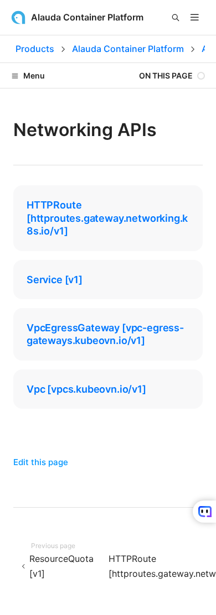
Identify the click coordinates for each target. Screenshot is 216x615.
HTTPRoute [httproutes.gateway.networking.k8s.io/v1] (107, 218)
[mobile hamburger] (194, 17)
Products (35, 48)
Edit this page (40, 462)
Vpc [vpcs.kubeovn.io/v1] (86, 389)
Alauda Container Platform (128, 48)
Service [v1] (55, 279)
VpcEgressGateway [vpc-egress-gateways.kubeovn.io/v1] (105, 334)
